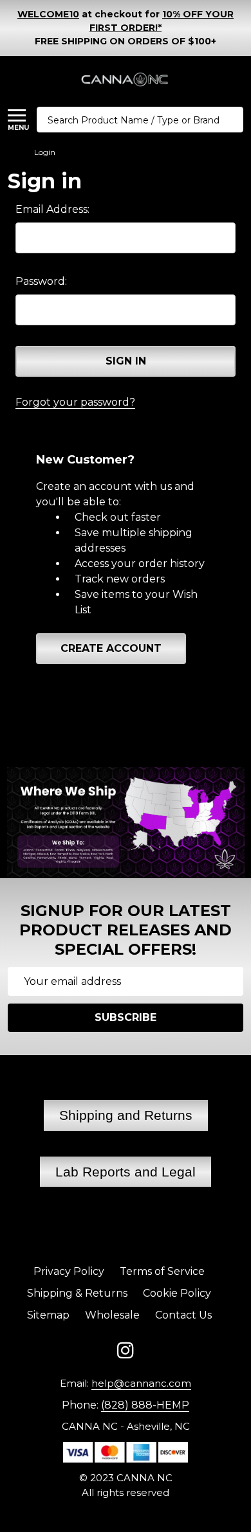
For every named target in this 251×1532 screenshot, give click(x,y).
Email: (125, 1383)
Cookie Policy (177, 1293)
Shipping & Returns (77, 1293)
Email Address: (52, 209)
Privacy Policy (68, 1271)
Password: (41, 281)
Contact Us (183, 1315)
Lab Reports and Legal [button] (125, 1171)
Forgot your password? (75, 402)
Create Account (111, 648)
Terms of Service (162, 1271)
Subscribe (125, 1017)
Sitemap (48, 1315)
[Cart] (237, 80)
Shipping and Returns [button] (125, 1115)
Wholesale (112, 1315)
